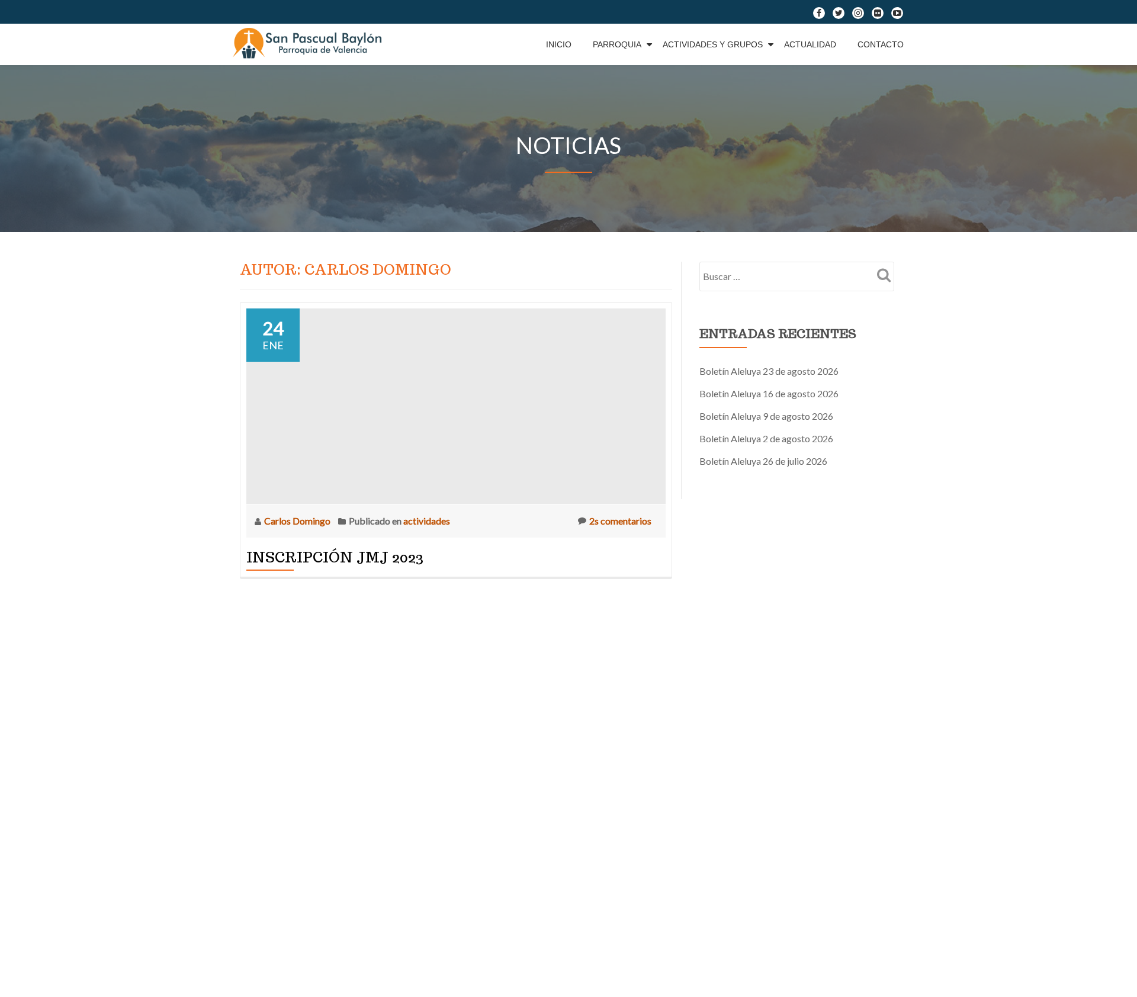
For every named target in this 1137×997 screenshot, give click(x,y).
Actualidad (810, 44)
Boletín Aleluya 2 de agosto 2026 (766, 438)
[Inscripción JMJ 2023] (456, 404)
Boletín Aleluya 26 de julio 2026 (763, 461)
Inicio (558, 44)
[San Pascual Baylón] (310, 44)
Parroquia (617, 44)
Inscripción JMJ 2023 (334, 557)
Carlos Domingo (298, 520)
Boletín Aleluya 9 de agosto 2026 (766, 416)
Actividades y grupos (713, 44)
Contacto (880, 44)
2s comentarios (620, 520)
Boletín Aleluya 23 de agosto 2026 (769, 371)
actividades (426, 520)
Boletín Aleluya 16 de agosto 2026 (769, 393)
